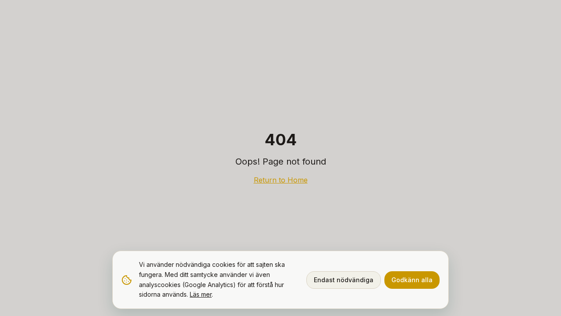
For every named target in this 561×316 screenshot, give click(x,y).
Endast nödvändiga (343, 280)
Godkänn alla (412, 280)
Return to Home (281, 180)
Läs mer (201, 294)
